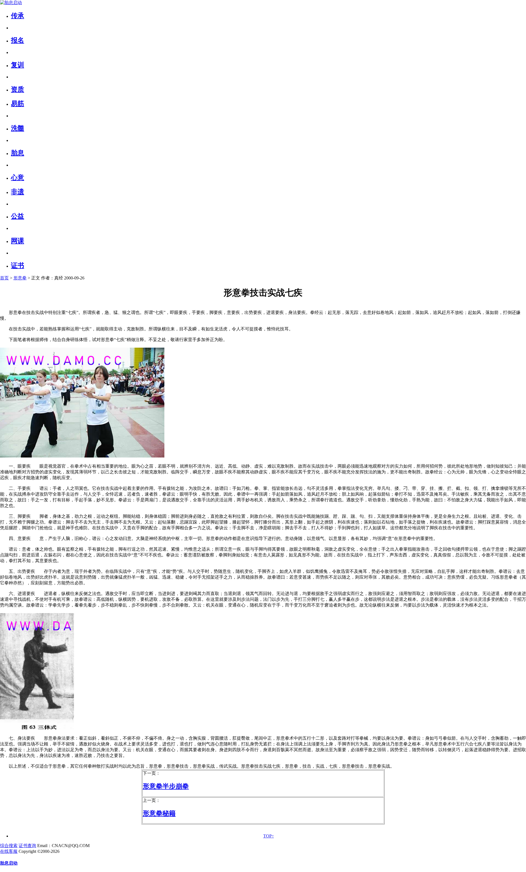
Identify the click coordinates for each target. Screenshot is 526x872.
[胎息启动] (11, 2)
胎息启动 (9, 863)
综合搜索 (9, 845)
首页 (4, 278)
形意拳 (20, 278)
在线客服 (9, 851)
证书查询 (27, 845)
